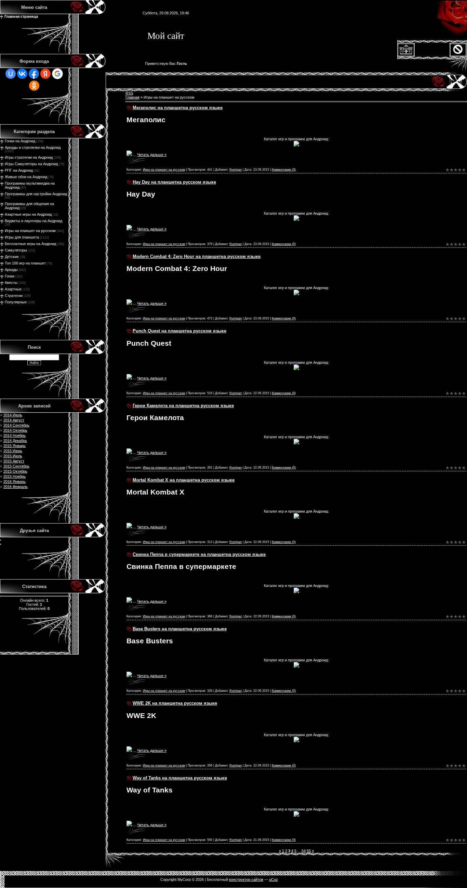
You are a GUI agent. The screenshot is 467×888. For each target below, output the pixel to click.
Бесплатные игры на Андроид (30, 244)
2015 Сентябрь (16, 466)
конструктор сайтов (246, 879)
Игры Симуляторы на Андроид (31, 164)
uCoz (273, 879)
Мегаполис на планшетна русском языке (178, 107)
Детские (12, 257)
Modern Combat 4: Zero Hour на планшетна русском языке (197, 256)
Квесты (11, 283)
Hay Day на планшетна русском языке (174, 182)
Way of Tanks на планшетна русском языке (180, 777)
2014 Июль (12, 415)
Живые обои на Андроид (26, 177)
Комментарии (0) (284, 169)
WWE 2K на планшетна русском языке (175, 703)
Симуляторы (16, 250)
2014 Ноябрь (14, 435)
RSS (129, 93)
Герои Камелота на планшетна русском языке (183, 405)
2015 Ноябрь (14, 476)
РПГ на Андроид (19, 170)
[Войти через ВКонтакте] (22, 74)
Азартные (13, 289)
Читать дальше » (151, 155)
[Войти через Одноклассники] (34, 86)
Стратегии (14, 295)
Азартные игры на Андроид (28, 214)
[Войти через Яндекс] (45, 74)
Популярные (16, 302)
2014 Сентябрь (16, 425)
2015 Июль (12, 456)
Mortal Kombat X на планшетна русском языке (184, 480)
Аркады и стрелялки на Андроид (33, 147)
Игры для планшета (22, 237)
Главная (132, 97)
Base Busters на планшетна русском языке (180, 628)
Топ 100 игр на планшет (25, 263)
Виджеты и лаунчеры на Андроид (33, 221)
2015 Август (13, 461)
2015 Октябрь (15, 471)
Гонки (9, 276)
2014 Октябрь (15, 430)
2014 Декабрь (15, 441)
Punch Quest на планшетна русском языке (179, 330)
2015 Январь (14, 446)
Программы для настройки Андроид (36, 194)
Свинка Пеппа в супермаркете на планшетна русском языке (199, 554)
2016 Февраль (15, 487)
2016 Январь (14, 481)
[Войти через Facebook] (34, 74)
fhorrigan (235, 169)
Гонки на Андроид (20, 141)
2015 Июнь (12, 451)
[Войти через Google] (57, 73)
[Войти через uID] (10, 74)
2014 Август (13, 420)
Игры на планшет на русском (30, 231)
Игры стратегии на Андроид (29, 157)
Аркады (11, 270)
